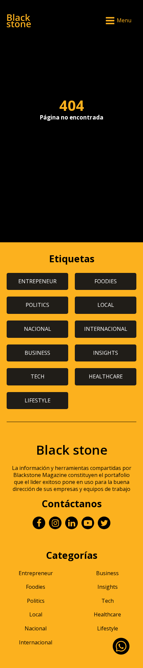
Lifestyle (107, 628)
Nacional (36, 628)
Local (35, 614)
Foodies (35, 586)
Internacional (35, 642)
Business (107, 573)
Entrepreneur (36, 573)
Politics (36, 600)
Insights (107, 586)
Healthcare (107, 614)
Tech (107, 600)
